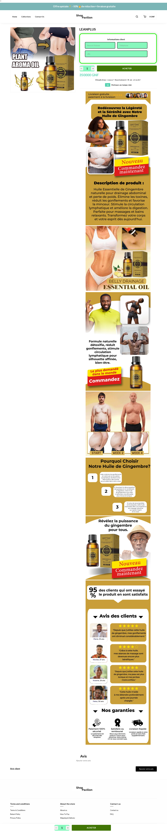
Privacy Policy (15, 818)
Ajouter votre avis (146, 769)
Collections (26, 17)
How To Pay (64, 814)
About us (63, 810)
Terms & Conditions (17, 810)
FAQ (112, 814)
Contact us (39, 17)
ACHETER (127, 68)
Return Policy (15, 814)
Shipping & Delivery (67, 818)
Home (14, 17)
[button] (136, 16)
